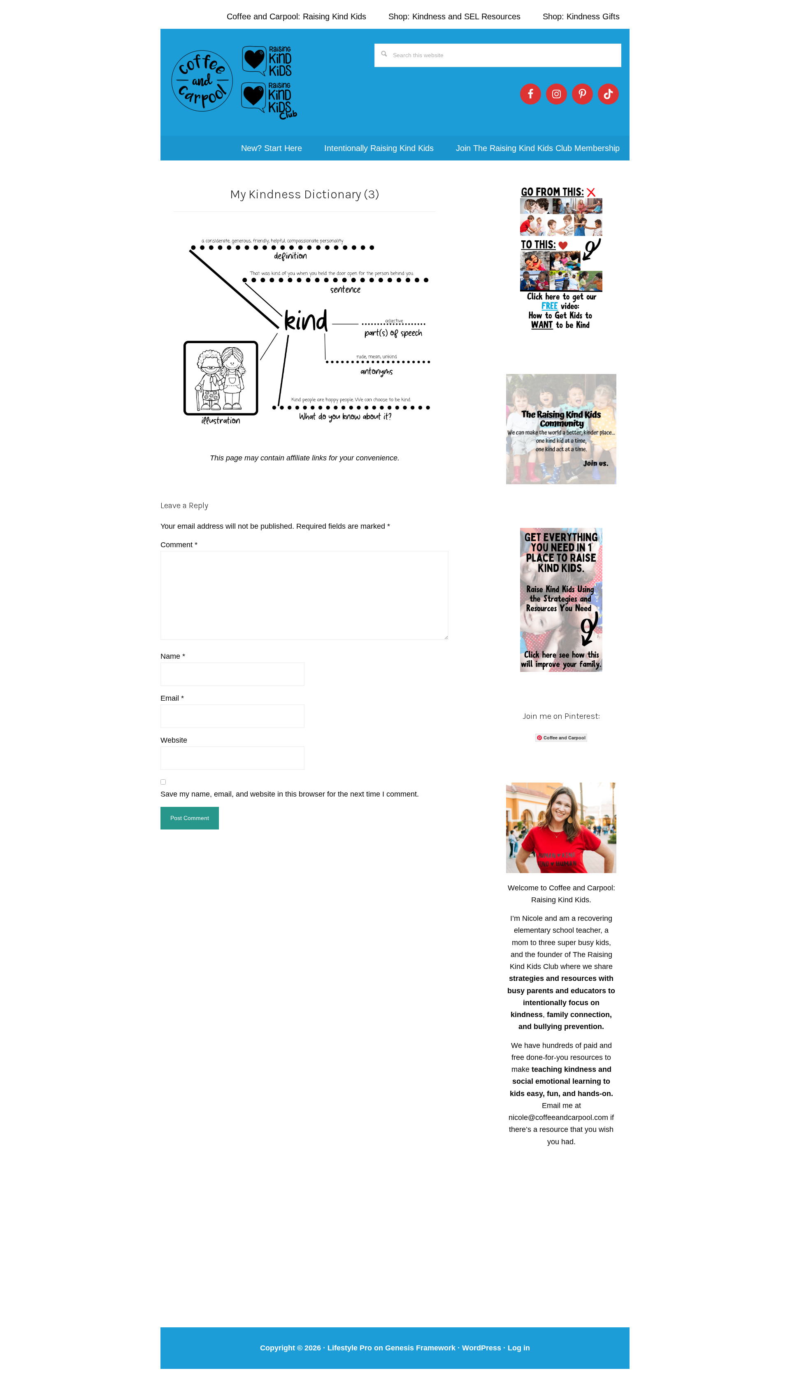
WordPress (481, 1348)
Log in (519, 1348)
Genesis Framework (420, 1348)
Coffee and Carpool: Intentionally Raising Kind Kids (234, 82)
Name (172, 656)
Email (172, 698)
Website (173, 740)
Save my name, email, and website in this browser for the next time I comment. (289, 794)
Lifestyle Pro (350, 1348)
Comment (179, 545)
